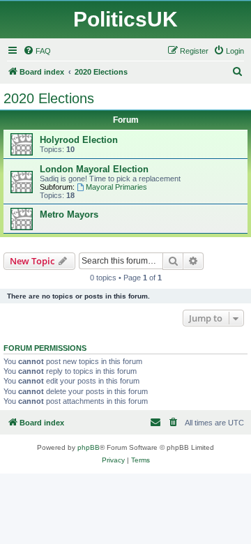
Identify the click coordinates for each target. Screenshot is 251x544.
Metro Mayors (69, 214)
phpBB (88, 447)
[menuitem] (37, 51)
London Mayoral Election (94, 169)
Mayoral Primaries (116, 187)
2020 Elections (48, 98)
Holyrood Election (79, 140)
